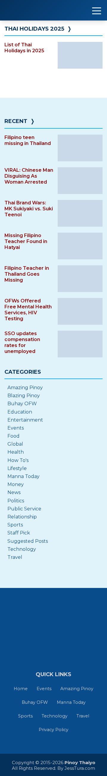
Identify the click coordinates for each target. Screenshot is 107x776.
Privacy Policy (53, 729)
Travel (14, 557)
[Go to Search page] (33, 640)
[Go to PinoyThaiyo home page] (41, 10)
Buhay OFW (22, 403)
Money (15, 484)
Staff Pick (18, 533)
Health (15, 452)
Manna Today (23, 476)
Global (15, 444)
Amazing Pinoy (25, 387)
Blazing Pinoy (23, 395)
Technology (21, 549)
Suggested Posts (27, 541)
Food (13, 436)
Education (19, 412)
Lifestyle (17, 468)
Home (21, 688)
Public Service (24, 509)
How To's (18, 460)
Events (15, 428)
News (14, 492)
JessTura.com (79, 768)
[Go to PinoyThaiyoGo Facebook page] (74, 640)
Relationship (22, 517)
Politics (15, 501)
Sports (15, 525)
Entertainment (25, 420)
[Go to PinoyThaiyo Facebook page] (53, 640)
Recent (15, 121)
